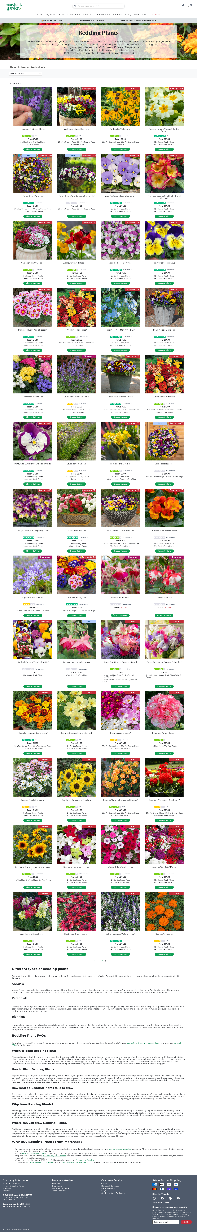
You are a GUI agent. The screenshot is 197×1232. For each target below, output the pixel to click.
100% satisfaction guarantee (79, 53)
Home (13, 67)
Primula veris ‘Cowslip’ (120, 464)
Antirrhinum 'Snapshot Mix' (32, 934)
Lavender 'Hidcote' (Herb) (33, 129)
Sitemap (7, 1188)
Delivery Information (110, 1186)
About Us (56, 1184)
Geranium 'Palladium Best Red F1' (164, 800)
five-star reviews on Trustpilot (40, 1162)
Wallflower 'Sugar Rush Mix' (76, 129)
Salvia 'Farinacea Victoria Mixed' (120, 934)
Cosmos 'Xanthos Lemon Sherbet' (76, 733)
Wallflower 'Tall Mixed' (77, 330)
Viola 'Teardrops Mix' (164, 464)
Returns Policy (108, 1188)
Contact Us (106, 1184)
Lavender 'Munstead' (76, 464)
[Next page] (105, 961)
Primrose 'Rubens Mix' (33, 397)
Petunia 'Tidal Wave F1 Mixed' (120, 867)
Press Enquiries (59, 1191)
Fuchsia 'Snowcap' (164, 598)
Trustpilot (90, 50)
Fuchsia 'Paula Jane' (120, 598)
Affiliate (6, 1191)
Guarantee (57, 1186)
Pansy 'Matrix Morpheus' (164, 263)
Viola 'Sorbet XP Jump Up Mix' (120, 531)
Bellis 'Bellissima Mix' (76, 531)
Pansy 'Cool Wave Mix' (33, 196)
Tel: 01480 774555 (160, 1202)
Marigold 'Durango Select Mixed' (33, 733)
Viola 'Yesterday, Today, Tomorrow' (120, 196)
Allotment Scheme (61, 1188)
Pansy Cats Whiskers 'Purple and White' (32, 464)
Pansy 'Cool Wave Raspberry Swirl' (33, 531)
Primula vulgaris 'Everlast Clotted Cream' (164, 130)
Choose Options (33, 149)
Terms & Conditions (12, 1184)
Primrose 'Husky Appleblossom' (33, 330)
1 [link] (91, 961)
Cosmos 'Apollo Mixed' (120, 733)
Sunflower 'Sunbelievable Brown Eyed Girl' (33, 868)
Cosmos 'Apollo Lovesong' (33, 800)
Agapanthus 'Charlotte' (32, 598)
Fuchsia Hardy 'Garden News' (76, 662)
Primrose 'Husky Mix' (76, 598)
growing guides (79, 47)
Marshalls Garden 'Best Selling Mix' (33, 662)
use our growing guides (119, 1149)
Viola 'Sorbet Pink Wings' (120, 263)
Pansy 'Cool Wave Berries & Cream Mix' (77, 196)
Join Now (186, 1222)
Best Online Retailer (84, 1160)
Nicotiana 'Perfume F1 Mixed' (76, 867)
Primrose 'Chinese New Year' (164, 531)
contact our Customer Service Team (143, 1043)
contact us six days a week (34, 1153)
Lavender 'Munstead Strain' (76, 397)
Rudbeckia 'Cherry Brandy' (76, 934)
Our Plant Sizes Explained (113, 1193)
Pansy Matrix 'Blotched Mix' (120, 397)
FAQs (103, 1191)
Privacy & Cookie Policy (13, 1186)
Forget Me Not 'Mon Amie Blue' (120, 330)
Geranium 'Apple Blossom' (164, 733)
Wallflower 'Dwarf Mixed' (164, 397)
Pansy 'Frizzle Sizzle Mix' (164, 330)
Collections (23, 67)
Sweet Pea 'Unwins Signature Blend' (120, 662)
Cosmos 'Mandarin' (164, 934)
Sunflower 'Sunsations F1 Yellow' (76, 800)
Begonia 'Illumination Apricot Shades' (120, 800)
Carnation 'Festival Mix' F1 (32, 263)
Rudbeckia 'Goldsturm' (120, 129)
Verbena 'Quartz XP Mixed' (164, 867)
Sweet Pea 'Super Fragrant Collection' (164, 662)
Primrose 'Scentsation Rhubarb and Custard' (164, 197)
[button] (190, 6)
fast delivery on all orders (54, 1156)
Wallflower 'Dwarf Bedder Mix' (76, 263)
